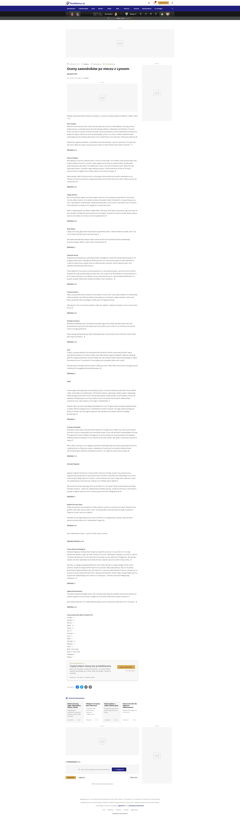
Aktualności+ (71, 8)
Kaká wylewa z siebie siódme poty (111, 705)
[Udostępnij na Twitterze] (81, 687)
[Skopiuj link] (90, 687)
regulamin (121, 806)
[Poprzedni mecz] (67, 14)
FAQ (103, 810)
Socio (93, 8)
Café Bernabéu (83, 8)
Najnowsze (70, 777)
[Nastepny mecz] (172, 14)
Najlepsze (82, 777)
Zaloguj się (120, 769)
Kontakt (126, 810)
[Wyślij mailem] (86, 687)
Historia (126, 8)
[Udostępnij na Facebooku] (77, 687)
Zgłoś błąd (134, 810)
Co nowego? (158, 8)
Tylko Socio (133, 777)
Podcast (136, 8)
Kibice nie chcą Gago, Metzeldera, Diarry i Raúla (74, 705)
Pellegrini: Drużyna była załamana (93, 705)
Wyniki (100, 8)
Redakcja (110, 810)
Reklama (118, 810)
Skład (109, 8)
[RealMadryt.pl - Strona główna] (75, 3)
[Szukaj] (172, 8)
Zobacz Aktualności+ (126, 667)
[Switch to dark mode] (149, 3)
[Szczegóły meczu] (72, 14)
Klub (117, 8)
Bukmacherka (146, 8)
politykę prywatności (136, 806)
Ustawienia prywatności (120, 813)
